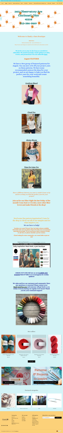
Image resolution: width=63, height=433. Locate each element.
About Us (10, 3)
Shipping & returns (35, 422)
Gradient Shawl (31, 83)
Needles (54, 408)
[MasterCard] (57, 431)
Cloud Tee (31, 112)
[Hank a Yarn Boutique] (2, 3)
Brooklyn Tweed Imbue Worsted (54, 355)
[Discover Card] (60, 431)
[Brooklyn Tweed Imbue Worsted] (55, 344)
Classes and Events (16, 3)
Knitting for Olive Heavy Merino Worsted (24, 355)
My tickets (23, 419)
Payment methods (35, 421)
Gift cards (49, 3)
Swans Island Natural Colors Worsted (8, 355)
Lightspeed (16, 431)
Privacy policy (34, 420)
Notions (8, 408)
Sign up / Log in (59, 0)
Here (39, 242)
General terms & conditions (35, 418)
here (45, 54)
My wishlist (24, 420)
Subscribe (58, 417)
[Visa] (59, 431)
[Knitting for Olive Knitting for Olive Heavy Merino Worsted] (24, 344)
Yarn (39, 408)
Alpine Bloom (31, 140)
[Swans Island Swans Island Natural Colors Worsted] (8, 344)
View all (31, 361)
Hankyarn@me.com (20, 287)
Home (6, 3)
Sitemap (33, 425)
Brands (53, 3)
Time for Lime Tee (31, 167)
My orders (23, 418)
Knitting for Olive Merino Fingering (39, 355)
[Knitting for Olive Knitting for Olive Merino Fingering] (39, 344)
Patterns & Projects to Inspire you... (40, 3)
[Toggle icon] (57, 3)
